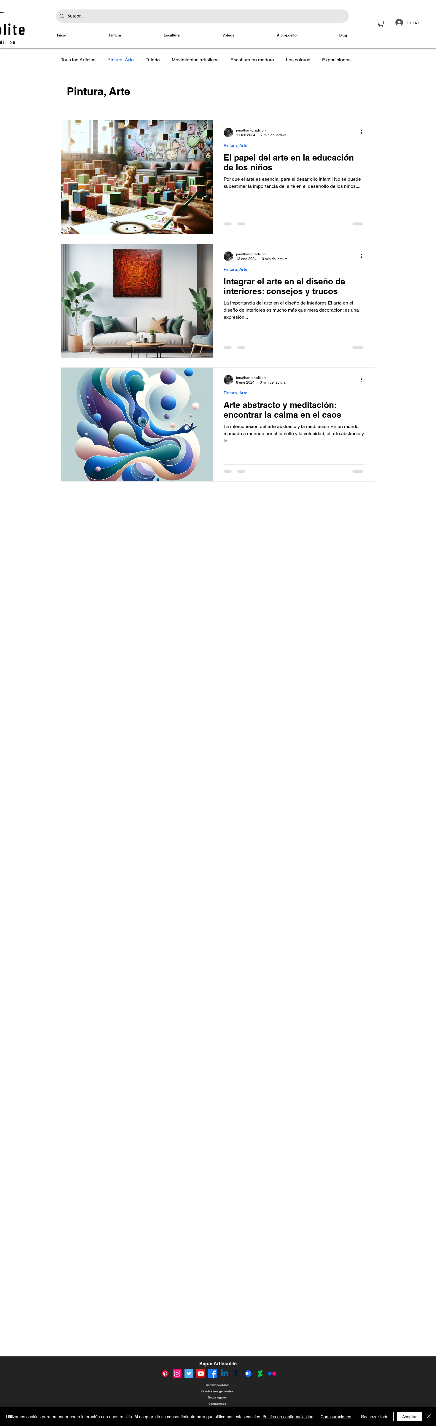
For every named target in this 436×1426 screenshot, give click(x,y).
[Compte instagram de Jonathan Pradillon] (177, 1373)
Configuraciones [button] (336, 1416)
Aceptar (409, 1416)
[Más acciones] (363, 132)
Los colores (298, 60)
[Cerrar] (428, 1416)
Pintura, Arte (120, 60)
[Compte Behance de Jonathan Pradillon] (248, 1373)
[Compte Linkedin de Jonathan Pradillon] (224, 1373)
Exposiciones (336, 60)
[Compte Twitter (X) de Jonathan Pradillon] (188, 1373)
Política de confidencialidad (288, 1416)
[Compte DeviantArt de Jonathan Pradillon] (260, 1373)
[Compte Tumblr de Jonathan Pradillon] (236, 1373)
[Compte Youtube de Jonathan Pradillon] (200, 1373)
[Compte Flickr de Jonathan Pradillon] (272, 1373)
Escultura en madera (252, 60)
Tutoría (153, 60)
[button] (381, 23)
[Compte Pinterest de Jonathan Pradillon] (165, 1373)
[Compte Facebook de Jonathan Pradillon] (212, 1373)
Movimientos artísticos (195, 60)
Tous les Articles (78, 60)
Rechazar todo (375, 1416)
